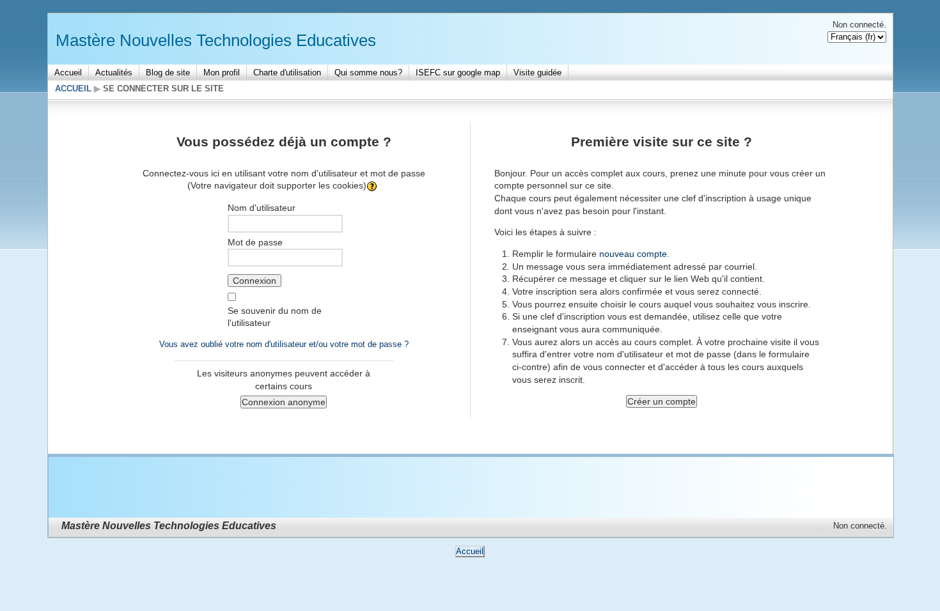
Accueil (73, 88)
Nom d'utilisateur (261, 208)
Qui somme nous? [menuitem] (368, 72)
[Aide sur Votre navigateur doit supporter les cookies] (373, 185)
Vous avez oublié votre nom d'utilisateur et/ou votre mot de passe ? (284, 344)
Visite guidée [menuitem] (537, 72)
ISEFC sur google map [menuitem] (458, 72)
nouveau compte (633, 254)
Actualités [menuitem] (113, 72)
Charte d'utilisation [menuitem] (287, 72)
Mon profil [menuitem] (221, 72)
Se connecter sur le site (163, 88)
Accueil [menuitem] (68, 72)
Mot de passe (255, 242)
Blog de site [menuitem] (168, 72)
